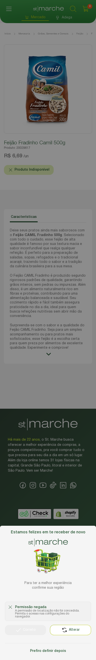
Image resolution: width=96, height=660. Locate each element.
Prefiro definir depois (48, 651)
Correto (29, 629)
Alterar (74, 629)
